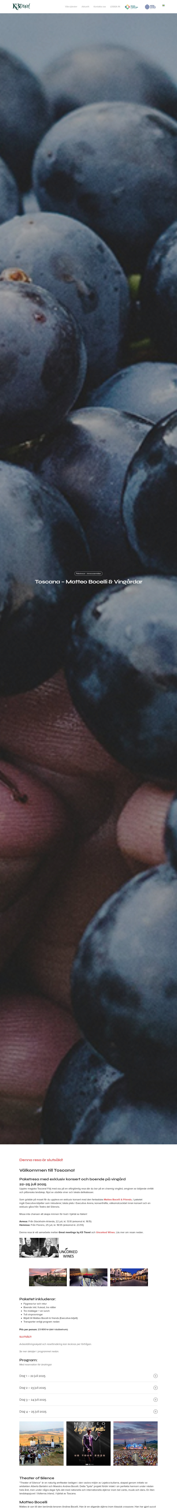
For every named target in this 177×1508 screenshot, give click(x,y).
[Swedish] (163, 6)
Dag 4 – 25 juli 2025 (32, 1412)
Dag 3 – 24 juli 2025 (32, 1400)
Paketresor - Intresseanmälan (88, 573)
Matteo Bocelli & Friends (118, 1199)
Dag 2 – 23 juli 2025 (32, 1388)
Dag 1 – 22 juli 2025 (32, 1376)
